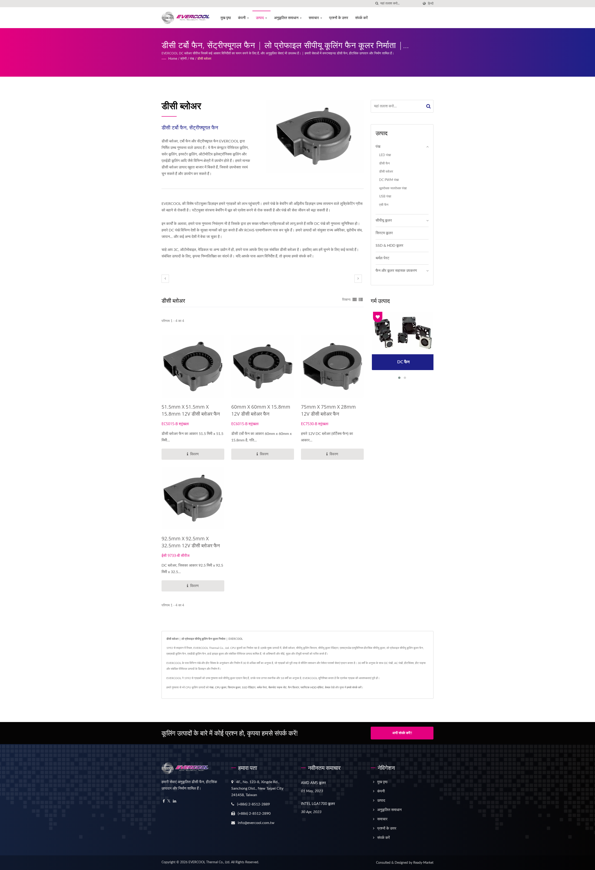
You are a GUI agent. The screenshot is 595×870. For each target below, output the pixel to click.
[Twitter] (169, 801)
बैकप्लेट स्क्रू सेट (277, 687)
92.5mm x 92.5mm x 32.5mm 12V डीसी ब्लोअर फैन (191, 542)
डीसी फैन (384, 163)
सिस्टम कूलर (384, 233)
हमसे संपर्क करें (354, 687)
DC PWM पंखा (389, 180)
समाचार (314, 17)
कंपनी (242, 17)
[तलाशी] (376, 3)
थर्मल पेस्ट (382, 258)
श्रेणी (183, 58)
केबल (327, 687)
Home (172, 58)
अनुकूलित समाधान (286, 17)
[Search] (428, 106)
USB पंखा (385, 196)
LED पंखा (385, 155)
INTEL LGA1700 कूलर (318, 803)
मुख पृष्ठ (226, 17)
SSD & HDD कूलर (389, 245)
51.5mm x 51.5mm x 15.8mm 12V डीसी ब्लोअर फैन (191, 410)
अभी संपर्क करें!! (402, 733)
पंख (192, 58)
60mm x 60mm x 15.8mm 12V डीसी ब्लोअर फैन (260, 410)
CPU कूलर (220, 687)
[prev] (165, 279)
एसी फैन (383, 205)
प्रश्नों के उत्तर (338, 17)
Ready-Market (423, 862)
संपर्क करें (361, 17)
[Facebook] (164, 801)
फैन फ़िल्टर (293, 687)
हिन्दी (430, 3)
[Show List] (361, 300)
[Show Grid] (355, 300)
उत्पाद (260, 17)
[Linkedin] (174, 801)
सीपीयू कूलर (384, 220)
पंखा (211, 687)
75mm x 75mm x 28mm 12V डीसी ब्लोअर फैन (328, 410)
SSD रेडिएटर (248, 687)
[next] (358, 279)
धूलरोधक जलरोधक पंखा (393, 188)
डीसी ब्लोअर (204, 58)
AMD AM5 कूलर (313, 782)
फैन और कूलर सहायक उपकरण (396, 270)
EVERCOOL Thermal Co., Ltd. (209, 862)
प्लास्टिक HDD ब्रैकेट (312, 687)
